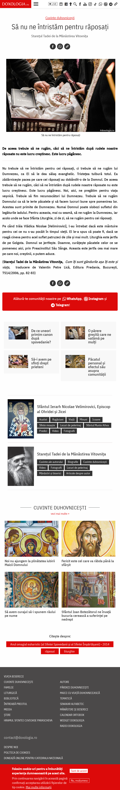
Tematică (66, 698)
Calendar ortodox (72, 715)
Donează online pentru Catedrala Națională (33, 758)
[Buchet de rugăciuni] (70, 3)
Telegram (62, 305)
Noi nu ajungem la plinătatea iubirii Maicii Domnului (30, 563)
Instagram (96, 298)
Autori (64, 682)
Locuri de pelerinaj (70, 425)
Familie (9, 687)
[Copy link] (67, 46)
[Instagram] (90, 3)
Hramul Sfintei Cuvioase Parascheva (28, 720)
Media (8, 709)
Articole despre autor (78, 473)
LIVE (54, 3)
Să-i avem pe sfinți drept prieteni (41, 363)
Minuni (83, 419)
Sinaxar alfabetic (72, 704)
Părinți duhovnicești (74, 687)
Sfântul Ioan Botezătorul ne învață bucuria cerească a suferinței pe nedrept (86, 615)
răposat (50, 651)
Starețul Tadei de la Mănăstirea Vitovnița (59, 36)
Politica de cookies (17, 752)
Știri (7, 715)
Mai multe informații (39, 787)
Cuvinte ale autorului (51, 462)
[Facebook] (80, 3)
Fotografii (69, 431)
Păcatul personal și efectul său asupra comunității (97, 366)
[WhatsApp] (100, 3)
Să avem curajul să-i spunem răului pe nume (30, 613)
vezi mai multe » (60, 513)
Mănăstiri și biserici (50, 473)
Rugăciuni (57, 419)
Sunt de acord (79, 771)
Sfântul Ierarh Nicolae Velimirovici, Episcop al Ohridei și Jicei (73, 409)
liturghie (69, 651)
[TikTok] (95, 3)
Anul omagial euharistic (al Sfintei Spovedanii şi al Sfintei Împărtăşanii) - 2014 (59, 644)
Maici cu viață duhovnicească (80, 693)
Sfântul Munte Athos (97, 425)
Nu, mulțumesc (79, 780)
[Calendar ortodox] (61, 3)
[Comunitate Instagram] (105, 3)
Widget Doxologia (72, 720)
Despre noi (11, 747)
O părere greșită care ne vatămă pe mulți (99, 336)
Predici (43, 431)
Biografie (73, 462)
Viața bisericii (14, 676)
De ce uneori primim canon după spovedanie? (42, 336)
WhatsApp (74, 298)
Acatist (43, 419)
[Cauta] (75, 4)
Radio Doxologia (71, 726)
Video (55, 431)
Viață (72, 419)
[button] (37, 3)
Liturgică (10, 693)
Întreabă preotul (15, 704)
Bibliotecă (11, 698)
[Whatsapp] (60, 46)
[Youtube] (85, 3)
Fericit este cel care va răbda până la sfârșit (88, 563)
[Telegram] (111, 3)
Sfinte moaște (47, 425)
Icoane (96, 419)
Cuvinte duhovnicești (60, 17)
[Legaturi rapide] (116, 4)
